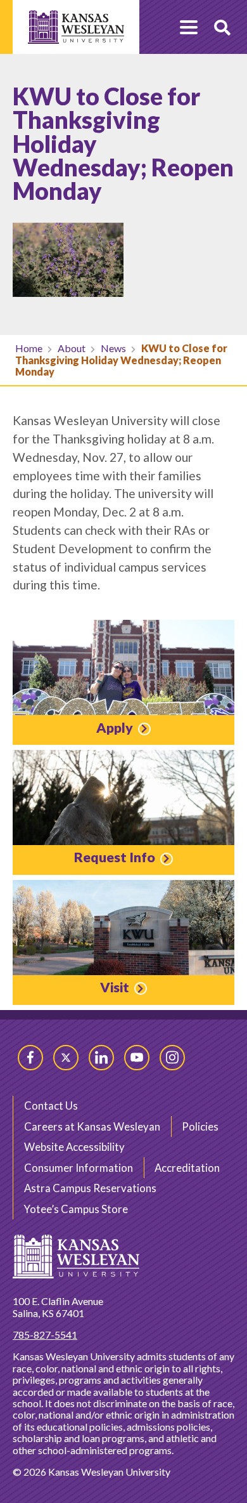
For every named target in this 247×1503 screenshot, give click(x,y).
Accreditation (187, 1167)
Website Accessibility (74, 1146)
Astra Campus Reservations (90, 1188)
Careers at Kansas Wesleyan (92, 1126)
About (72, 348)
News (113, 348)
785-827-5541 (45, 1335)
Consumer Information (78, 1167)
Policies (200, 1126)
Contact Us (51, 1105)
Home (28, 348)
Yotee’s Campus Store (76, 1209)
